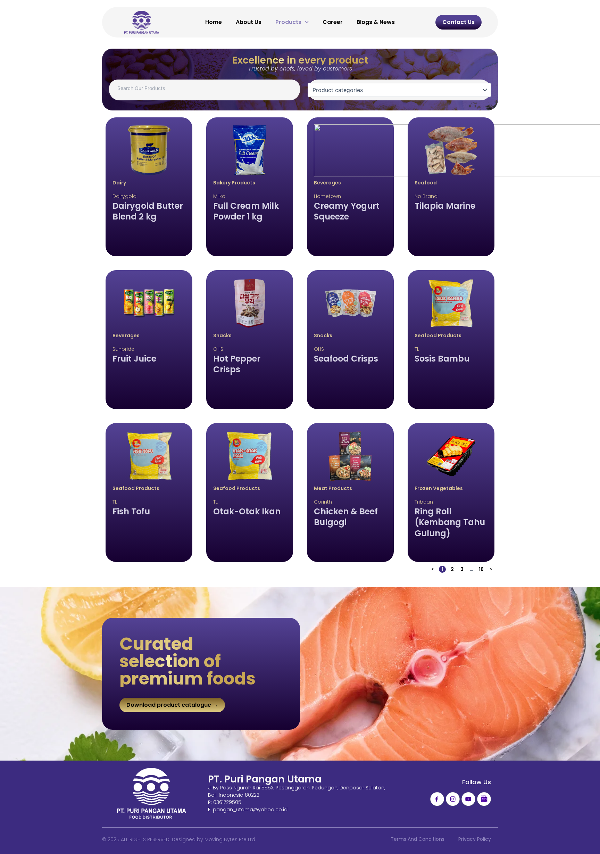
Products (288, 22)
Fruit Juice (134, 358)
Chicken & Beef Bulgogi (346, 517)
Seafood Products (438, 335)
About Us (248, 22)
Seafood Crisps (346, 358)
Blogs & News (376, 22)
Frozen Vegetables (439, 488)
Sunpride (123, 349)
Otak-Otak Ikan (247, 511)
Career (333, 22)
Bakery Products (234, 182)
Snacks (222, 335)
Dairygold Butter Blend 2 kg (147, 211)
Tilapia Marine (445, 206)
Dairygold (124, 196)
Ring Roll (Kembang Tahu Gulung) (450, 522)
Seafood (426, 182)
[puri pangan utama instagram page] (453, 799)
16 (482, 569)
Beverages (327, 182)
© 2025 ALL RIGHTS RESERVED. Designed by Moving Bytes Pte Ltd (178, 839)
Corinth (323, 501)
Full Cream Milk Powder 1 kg (246, 211)
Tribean (424, 501)
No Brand (426, 196)
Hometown (327, 196)
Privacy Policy (474, 839)
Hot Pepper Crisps (236, 364)
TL (417, 349)
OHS (218, 349)
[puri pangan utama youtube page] (468, 799)
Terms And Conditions (417, 839)
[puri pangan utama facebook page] (437, 799)
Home (213, 22)
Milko (219, 196)
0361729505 (227, 802)
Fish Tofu (131, 511)
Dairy (119, 182)
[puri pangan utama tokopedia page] (484, 799)
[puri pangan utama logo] (151, 794)
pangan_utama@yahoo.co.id (250, 809)
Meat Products (333, 488)
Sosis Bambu (442, 358)
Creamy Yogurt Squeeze (347, 211)
